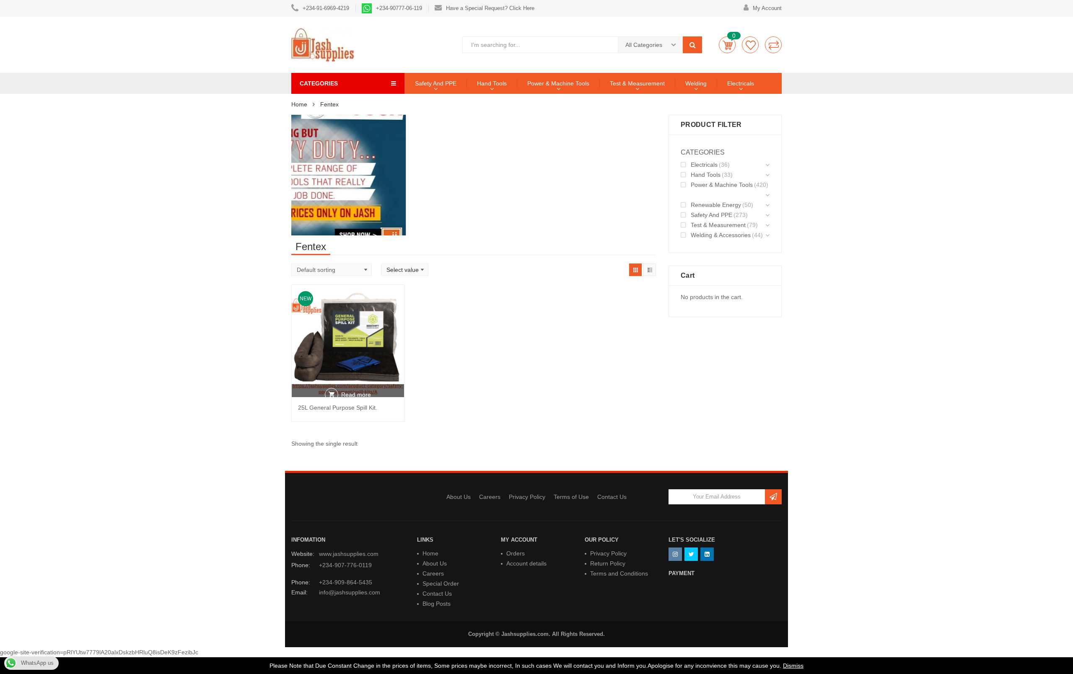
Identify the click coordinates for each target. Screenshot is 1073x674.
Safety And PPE (435, 83)
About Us (458, 496)
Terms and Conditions (619, 573)
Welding (696, 83)
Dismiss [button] (793, 665)
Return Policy (607, 563)
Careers (489, 496)
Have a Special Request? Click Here (490, 8)
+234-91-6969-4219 (326, 8)
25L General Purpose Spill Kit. (337, 407)
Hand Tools (492, 83)
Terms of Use (571, 496)
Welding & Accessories (721, 235)
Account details (526, 563)
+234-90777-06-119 (399, 8)
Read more (356, 394)
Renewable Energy (716, 204)
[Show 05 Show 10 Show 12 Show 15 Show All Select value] (404, 269)
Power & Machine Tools (558, 83)
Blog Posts (436, 603)
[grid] (635, 269)
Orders (515, 553)
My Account (767, 8)
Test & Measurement (637, 83)
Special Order (440, 583)
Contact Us (612, 496)
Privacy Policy (527, 496)
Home (299, 104)
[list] (649, 269)
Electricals (740, 83)
